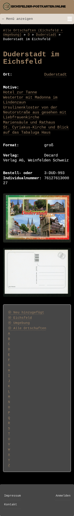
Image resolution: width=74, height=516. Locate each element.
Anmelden (63, 496)
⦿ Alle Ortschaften (27, 328)
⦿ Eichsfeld (20, 318)
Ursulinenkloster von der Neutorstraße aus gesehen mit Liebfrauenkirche (34, 112)
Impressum (12, 496)
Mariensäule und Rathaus (29, 122)
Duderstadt (46, 35)
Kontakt (10, 504)
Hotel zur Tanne (20, 92)
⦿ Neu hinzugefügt (26, 312)
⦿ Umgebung (19, 323)
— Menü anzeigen (17, 19)
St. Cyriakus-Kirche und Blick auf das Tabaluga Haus (36, 130)
